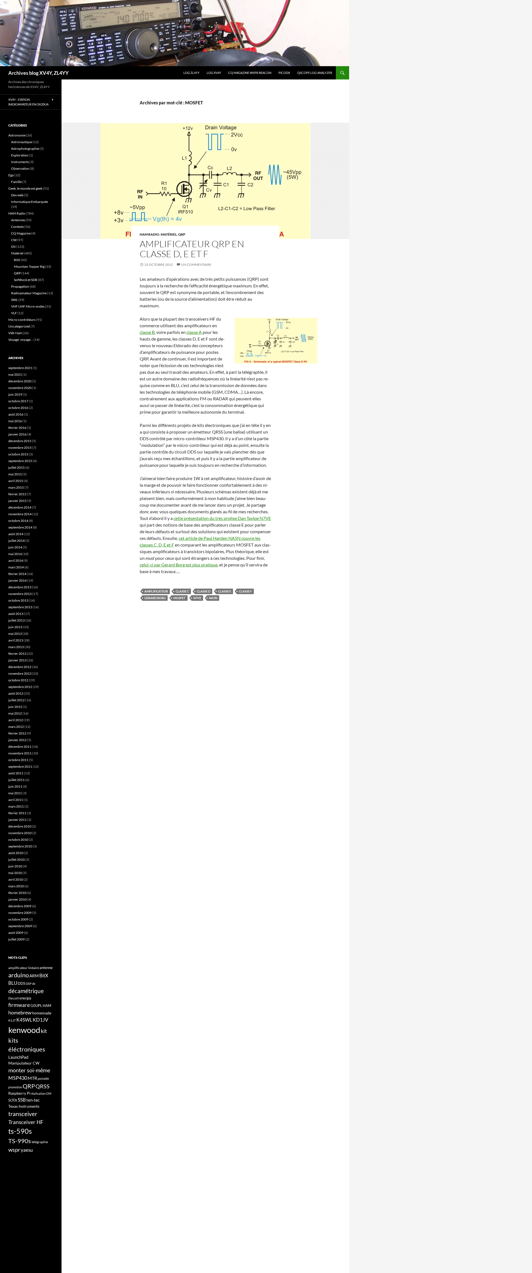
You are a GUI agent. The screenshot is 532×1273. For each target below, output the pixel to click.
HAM (47, 1005)
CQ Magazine (21, 233)
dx (33, 983)
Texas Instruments (23, 1106)
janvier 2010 (17, 899)
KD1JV (40, 1020)
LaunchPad (18, 1057)
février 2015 (17, 494)
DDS (21, 983)
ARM (34, 975)
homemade (41, 1013)
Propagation (20, 286)
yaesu (27, 1150)
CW (14, 240)
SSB (22, 1100)
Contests (17, 227)
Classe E (224, 591)
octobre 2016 (18, 408)
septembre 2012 (20, 687)
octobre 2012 (18, 680)
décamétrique (26, 990)
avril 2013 (15, 640)
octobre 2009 (18, 919)
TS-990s (19, 1141)
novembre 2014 (20, 514)
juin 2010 (15, 866)
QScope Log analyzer (314, 72)
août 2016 (15, 414)
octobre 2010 (18, 840)
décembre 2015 (19, 441)
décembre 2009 (19, 906)
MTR (32, 1078)
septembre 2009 (20, 926)
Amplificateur (156, 591)
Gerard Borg (155, 598)
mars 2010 (16, 886)
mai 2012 (15, 713)
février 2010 (17, 893)
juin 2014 (15, 547)
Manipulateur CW (23, 1063)
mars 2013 (16, 647)
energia (25, 998)
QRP (181, 234)
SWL (14, 300)
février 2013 (17, 653)
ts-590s (20, 1131)
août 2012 (15, 693)
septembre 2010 (20, 846)
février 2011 (17, 813)
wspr (14, 1149)
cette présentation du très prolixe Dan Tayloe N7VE (222, 518)
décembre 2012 (19, 667)
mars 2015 (16, 487)
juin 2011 (15, 786)
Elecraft (13, 998)
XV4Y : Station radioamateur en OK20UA (28, 102)
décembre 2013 (19, 587)
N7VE (197, 598)
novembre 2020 (20, 388)
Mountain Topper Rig (29, 266)
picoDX (284, 72)
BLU (12, 983)
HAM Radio (149, 234)
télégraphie (40, 1142)
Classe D (203, 591)
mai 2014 (15, 554)
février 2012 (17, 733)
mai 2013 (15, 634)
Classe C (182, 591)
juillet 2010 (16, 859)
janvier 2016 (17, 434)
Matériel (169, 234)
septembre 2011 (20, 766)
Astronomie (16, 135)
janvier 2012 (17, 740)
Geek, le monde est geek (25, 188)
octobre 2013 (18, 600)
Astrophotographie (25, 148)
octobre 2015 (18, 454)
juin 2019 (15, 394)
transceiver (22, 1113)
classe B (147, 332)
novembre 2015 (20, 447)
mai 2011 (15, 793)
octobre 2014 (18, 521)
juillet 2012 (16, 700)
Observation (20, 168)
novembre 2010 (20, 833)
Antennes (18, 220)
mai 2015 (15, 474)
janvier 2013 (17, 660)
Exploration (19, 155)
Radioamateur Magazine (29, 293)
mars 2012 (16, 727)
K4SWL (24, 1020)
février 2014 (17, 574)
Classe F (245, 591)
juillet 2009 (16, 939)
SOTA (12, 1100)
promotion (15, 1087)
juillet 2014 (16, 540)
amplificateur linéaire (23, 968)
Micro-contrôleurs (21, 320)
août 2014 (15, 534)
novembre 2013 (20, 594)
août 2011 (15, 773)
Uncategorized (19, 326)
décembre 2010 (19, 826)
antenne (46, 967)
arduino (18, 975)
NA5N (213, 598)
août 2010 (15, 853)
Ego (11, 175)
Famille (16, 182)
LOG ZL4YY (191, 72)
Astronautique (21, 142)
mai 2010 (15, 873)
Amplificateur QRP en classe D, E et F (192, 248)
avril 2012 (15, 720)
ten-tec (33, 1099)
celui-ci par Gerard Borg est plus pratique (179, 564)
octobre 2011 (18, 760)
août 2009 (15, 933)
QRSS (42, 1086)
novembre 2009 (20, 913)
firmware (19, 1005)
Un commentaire (196, 264)
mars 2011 (16, 806)
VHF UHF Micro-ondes (28, 306)
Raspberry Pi (19, 1093)
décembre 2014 (19, 507)
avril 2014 (15, 560)
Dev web (17, 195)
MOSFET (179, 598)
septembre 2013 (20, 607)
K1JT (12, 1020)
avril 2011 (15, 800)
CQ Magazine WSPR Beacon (249, 72)
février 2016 (17, 428)
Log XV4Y (214, 72)
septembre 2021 (20, 368)
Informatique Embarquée (29, 202)
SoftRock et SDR (25, 280)
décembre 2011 (19, 746)
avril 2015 (15, 481)
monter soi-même (29, 1070)
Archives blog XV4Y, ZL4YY (38, 73)
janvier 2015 (17, 501)
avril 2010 (15, 879)
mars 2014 (16, 567)
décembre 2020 (19, 381)
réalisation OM (41, 1093)
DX (13, 246)
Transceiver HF (26, 1122)
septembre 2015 (20, 461)
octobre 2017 (18, 401)
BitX (17, 260)
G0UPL (36, 1005)
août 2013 (15, 614)
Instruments (20, 162)
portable (43, 1078)
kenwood (24, 1030)
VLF (14, 313)
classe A (194, 332)
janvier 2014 (17, 580)
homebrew (20, 1012)
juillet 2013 (16, 620)
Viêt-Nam (15, 333)
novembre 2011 (20, 753)
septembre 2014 (20, 527)
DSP (29, 983)
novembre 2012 (20, 673)
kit (44, 1030)
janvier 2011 (17, 820)
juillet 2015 (16, 467)
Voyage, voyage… (20, 339)
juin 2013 (15, 627)
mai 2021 (15, 374)
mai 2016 (15, 421)
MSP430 (17, 1078)
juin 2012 (15, 707)
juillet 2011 (16, 780)
